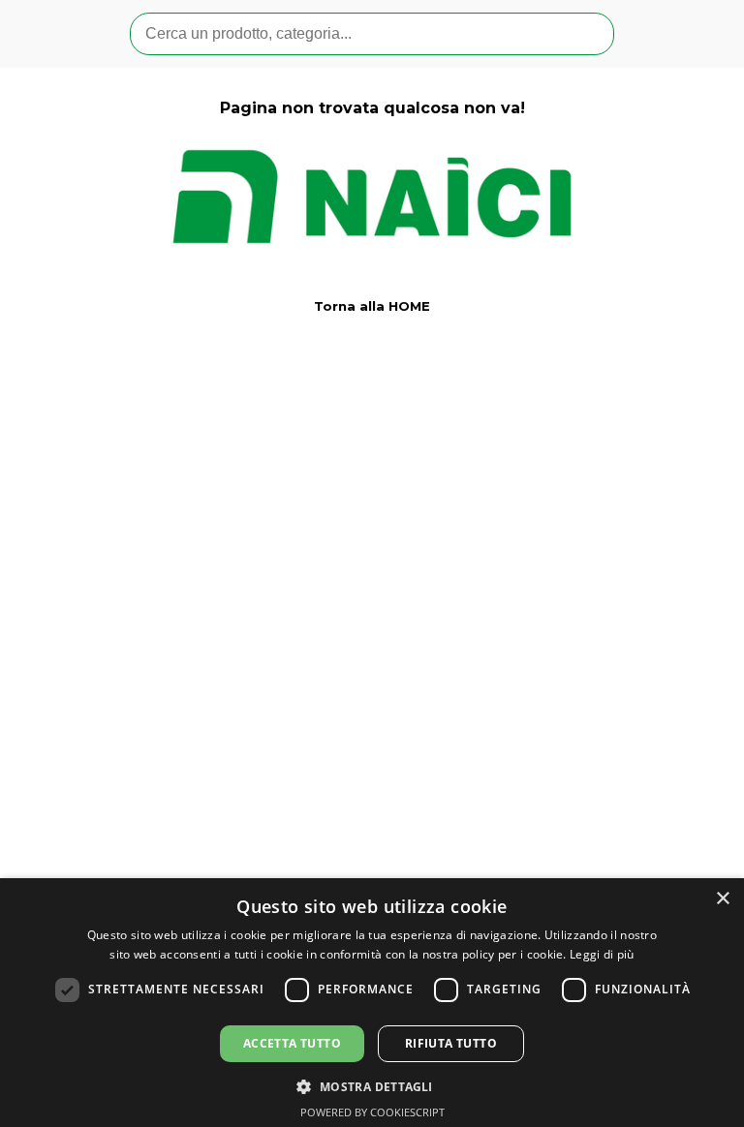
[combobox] (372, 34)
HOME (409, 306)
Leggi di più (602, 954)
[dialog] (372, 1002)
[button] (371, 1085)
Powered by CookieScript (372, 1112)
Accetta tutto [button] (292, 1043)
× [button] (722, 899)
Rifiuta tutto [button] (451, 1043)
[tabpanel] (372, 195)
